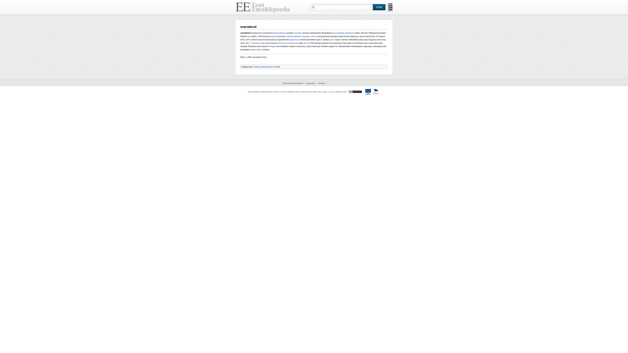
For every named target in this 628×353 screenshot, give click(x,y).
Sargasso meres (309, 36)
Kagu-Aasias (256, 50)
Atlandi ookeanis (294, 36)
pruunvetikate (338, 33)
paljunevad (294, 40)
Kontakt (321, 83)
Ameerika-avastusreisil (288, 43)
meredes (298, 33)
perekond (349, 33)
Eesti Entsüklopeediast (293, 83)
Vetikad (256, 67)
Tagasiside (310, 83)
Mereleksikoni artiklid (270, 67)
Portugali (272, 46)
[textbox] (344, 7)
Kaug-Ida (273, 36)
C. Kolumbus (254, 43)
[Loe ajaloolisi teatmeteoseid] (390, 7)
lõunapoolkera (278, 33)
